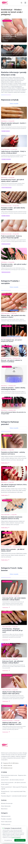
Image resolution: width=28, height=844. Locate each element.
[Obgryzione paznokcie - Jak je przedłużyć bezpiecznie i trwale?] (14, 63)
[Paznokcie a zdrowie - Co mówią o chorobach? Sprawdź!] (14, 30)
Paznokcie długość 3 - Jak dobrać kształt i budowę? (14, 796)
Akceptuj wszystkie (20, 840)
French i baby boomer (6, 187)
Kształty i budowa (6, 131)
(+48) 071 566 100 (7, 765)
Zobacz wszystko (14, 103)
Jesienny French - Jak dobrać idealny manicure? (12, 779)
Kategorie (4, 813)
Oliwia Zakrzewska (5, 149)
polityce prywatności (16, 837)
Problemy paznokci (7, 20)
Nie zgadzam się (8, 840)
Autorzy (3, 800)
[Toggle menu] (25, 2)
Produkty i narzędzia (6, 159)
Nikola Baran (4, 121)
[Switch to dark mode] (21, 2)
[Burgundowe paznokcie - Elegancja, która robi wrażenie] (14, 50)
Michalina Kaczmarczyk (6, 205)
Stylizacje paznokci (6, 46)
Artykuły (4, 772)
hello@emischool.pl (7, 768)
